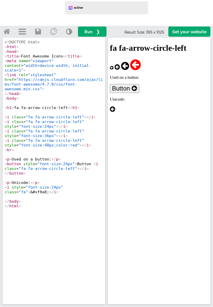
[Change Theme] (69, 31)
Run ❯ (92, 32)
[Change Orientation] (53, 31)
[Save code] (38, 31)
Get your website (189, 32)
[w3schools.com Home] (7, 31)
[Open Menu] (22, 31)
